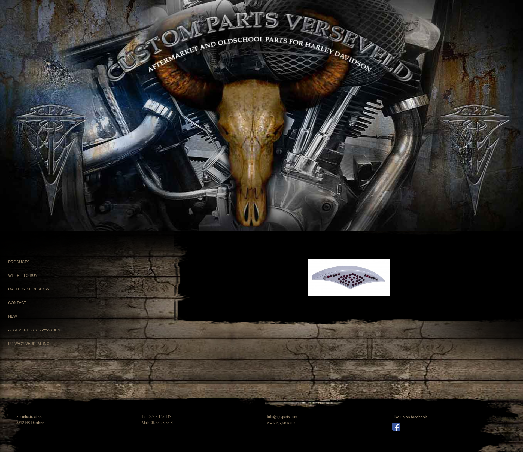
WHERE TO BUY (22, 275)
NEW (12, 316)
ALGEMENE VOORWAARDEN (34, 330)
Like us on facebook (409, 417)
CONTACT (17, 303)
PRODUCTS (18, 262)
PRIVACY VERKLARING (29, 343)
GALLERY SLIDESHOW (28, 289)
